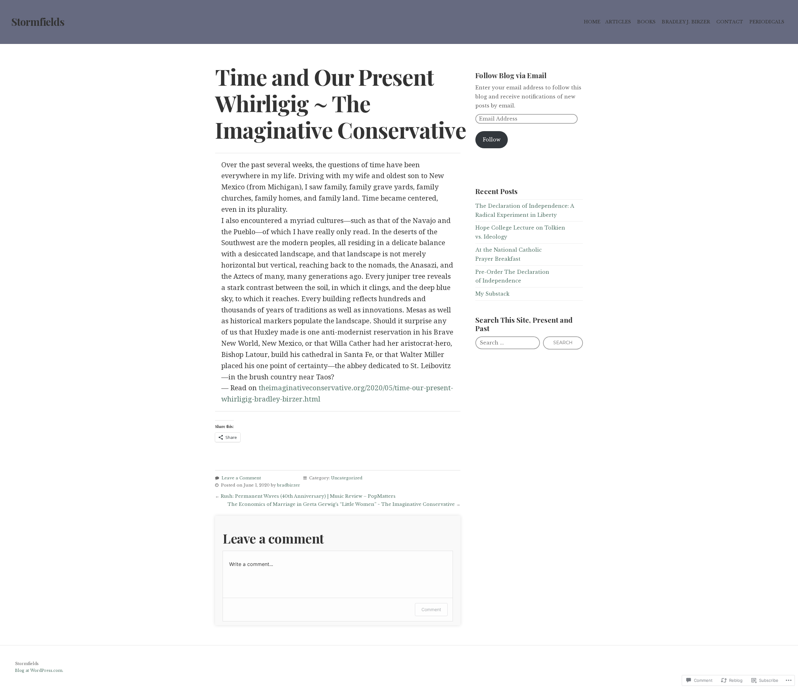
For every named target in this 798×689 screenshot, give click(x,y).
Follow (492, 139)
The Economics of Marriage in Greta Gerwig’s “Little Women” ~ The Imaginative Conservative (341, 504)
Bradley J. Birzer (686, 22)
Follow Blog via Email (510, 75)
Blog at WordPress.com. (39, 670)
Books (646, 22)
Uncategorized (347, 478)
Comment (431, 609)
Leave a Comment (241, 478)
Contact (729, 22)
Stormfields (37, 21)
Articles (618, 22)
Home (592, 22)
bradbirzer (288, 485)
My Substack (492, 294)
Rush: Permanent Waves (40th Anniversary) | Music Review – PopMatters (308, 496)
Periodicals (766, 22)
